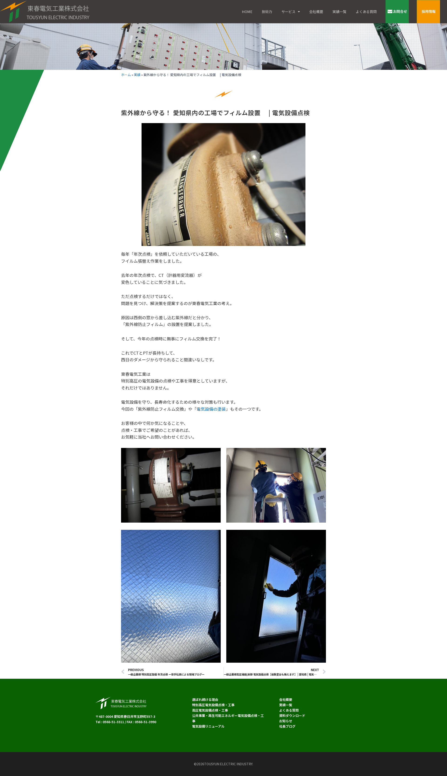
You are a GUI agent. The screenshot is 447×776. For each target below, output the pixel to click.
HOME (247, 11)
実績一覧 (339, 11)
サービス (288, 11)
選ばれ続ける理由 (205, 699)
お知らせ (285, 721)
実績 (137, 74)
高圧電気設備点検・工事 (210, 710)
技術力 (267, 11)
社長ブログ (287, 726)
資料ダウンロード (292, 715)
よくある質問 (366, 11)
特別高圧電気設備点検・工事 (213, 704)
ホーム (126, 74)
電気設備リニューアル (208, 726)
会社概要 (316, 11)
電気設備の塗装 (211, 409)
